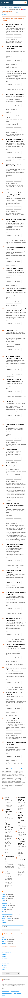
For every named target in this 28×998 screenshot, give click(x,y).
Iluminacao (4, 954)
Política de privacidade (15, 991)
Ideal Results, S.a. (11, 466)
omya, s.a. (21, 831)
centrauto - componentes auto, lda (8, 811)
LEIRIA (3, 909)
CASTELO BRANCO (7, 918)
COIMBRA (4, 907)
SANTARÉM (4, 905)
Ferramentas (5, 956)
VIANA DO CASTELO (7, 914)
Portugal (4, 969)
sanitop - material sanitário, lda (8, 799)
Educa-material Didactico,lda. (14, 71)
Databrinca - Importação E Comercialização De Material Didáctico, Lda (14, 194)
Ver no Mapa (17, 36)
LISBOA (4, 894)
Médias (3, 941)
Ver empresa (9, 36)
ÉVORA (3, 920)
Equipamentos (5, 963)
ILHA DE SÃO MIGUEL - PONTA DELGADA (12, 925)
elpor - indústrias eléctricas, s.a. (9, 873)
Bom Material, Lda (11, 401)
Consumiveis (5, 961)
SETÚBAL (4, 903)
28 (19, 768)
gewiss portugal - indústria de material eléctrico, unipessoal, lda (21, 817)
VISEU (3, 916)
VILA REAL (4, 922)
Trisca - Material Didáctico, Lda (15, 94)
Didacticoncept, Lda (11, 449)
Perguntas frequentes (5, 991)
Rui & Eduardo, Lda (11, 330)
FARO (3, 911)
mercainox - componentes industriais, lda (22, 859)
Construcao (5, 958)
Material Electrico (6, 952)
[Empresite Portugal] (5, 3)
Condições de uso (17, 993)
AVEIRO (4, 900)
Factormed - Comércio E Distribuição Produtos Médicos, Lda (15, 505)
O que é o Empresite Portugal (7, 993)
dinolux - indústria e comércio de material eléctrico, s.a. (21, 841)
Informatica (4, 967)
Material (4, 950)
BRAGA (3, 898)
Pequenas (4, 939)
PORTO (3, 896)
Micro (3, 937)
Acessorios (4, 965)
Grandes (4, 943)
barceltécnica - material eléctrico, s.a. (22, 799)
